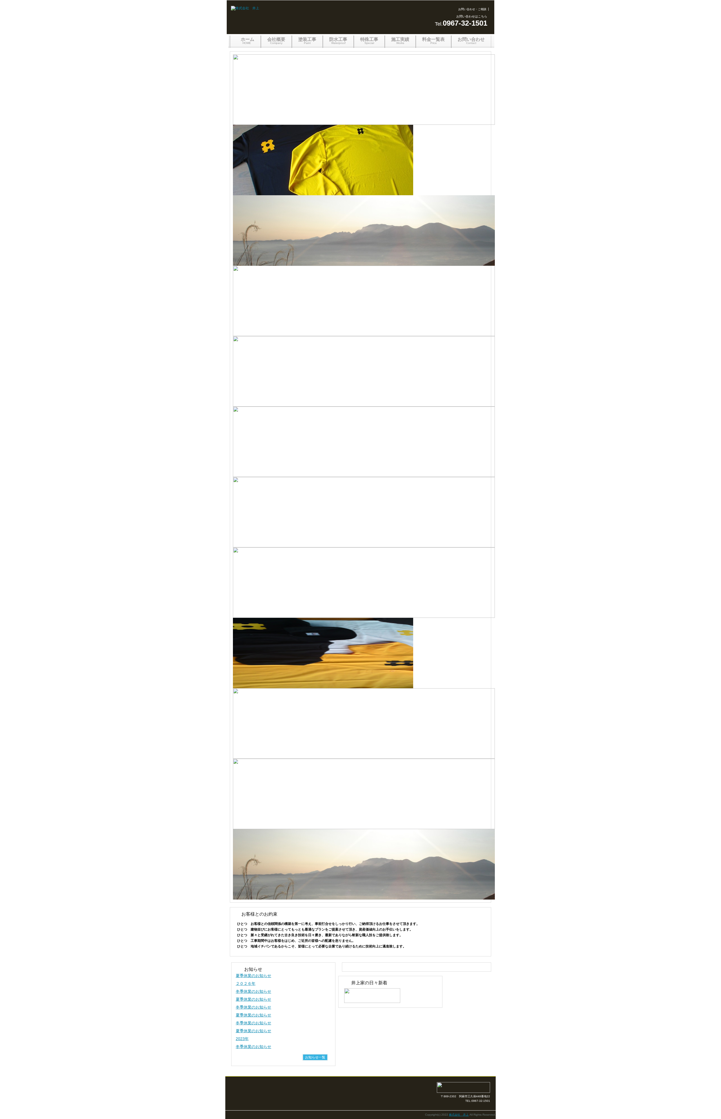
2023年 (242, 1038)
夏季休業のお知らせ (253, 975)
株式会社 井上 (459, 1114)
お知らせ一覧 (315, 1057)
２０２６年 (245, 983)
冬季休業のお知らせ (253, 991)
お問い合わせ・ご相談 (472, 9)
